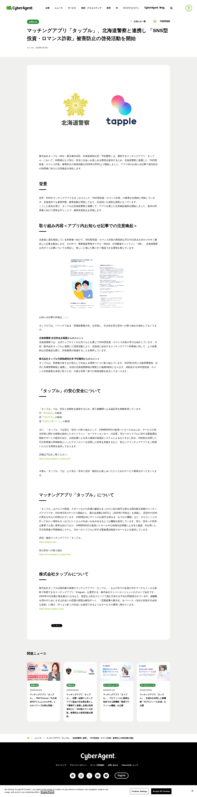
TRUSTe (48, 417)
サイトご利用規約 (97, 765)
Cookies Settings (139, 791)
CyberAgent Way (154, 7)
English (121, 775)
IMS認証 (48, 413)
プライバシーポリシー (78, 765)
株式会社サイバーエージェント (19, 8)
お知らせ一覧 (139, 21)
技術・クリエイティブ (91, 8)
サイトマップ (61, 765)
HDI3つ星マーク (52, 421)
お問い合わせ (113, 765)
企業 (47, 8)
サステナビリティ (131, 8)
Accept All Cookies (161, 791)
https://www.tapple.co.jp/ (51, 609)
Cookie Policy (47, 792)
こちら (65, 317)
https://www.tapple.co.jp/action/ (55, 458)
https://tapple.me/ (47, 542)
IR (117, 8)
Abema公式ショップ (130, 765)
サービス (72, 8)
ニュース (59, 8)
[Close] (192, 791)
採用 (109, 8)
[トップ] (28, 738)
